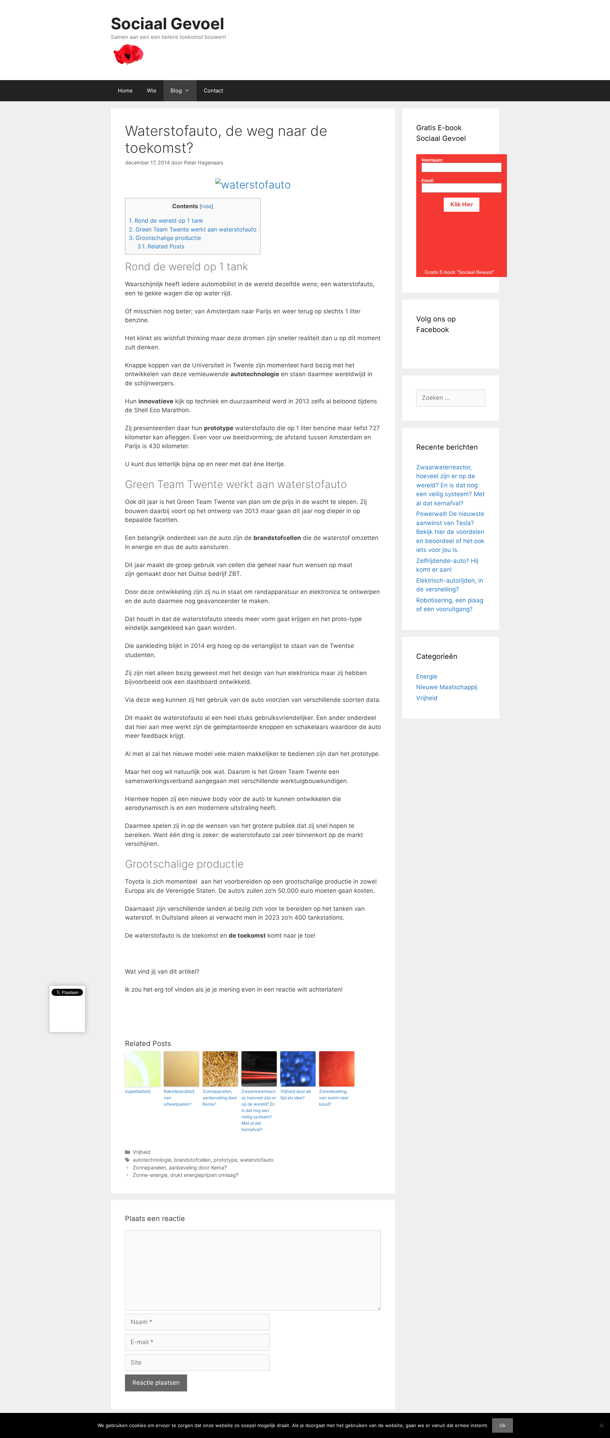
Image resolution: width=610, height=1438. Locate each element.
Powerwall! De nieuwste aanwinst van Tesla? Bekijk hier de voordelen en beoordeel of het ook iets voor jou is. (450, 531)
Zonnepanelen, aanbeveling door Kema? (220, 1098)
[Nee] (601, 1425)
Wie (151, 90)
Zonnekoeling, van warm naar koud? (333, 1098)
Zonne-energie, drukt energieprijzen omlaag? (185, 1175)
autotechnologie (152, 1160)
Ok (503, 1425)
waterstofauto (257, 1160)
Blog (176, 90)
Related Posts (160, 246)
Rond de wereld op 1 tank (166, 220)
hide (206, 206)
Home (125, 90)
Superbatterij (137, 1091)
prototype (225, 1160)
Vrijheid (141, 1152)
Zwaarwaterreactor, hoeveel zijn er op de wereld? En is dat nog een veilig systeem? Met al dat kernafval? (258, 1110)
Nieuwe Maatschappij (446, 687)
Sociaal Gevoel (167, 23)
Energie (426, 676)
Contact (213, 90)
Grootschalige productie (165, 237)
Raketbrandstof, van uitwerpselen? (179, 1098)
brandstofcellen (192, 1160)
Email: (427, 180)
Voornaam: (432, 160)
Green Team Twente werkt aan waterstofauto (193, 229)
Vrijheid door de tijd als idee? (295, 1094)
